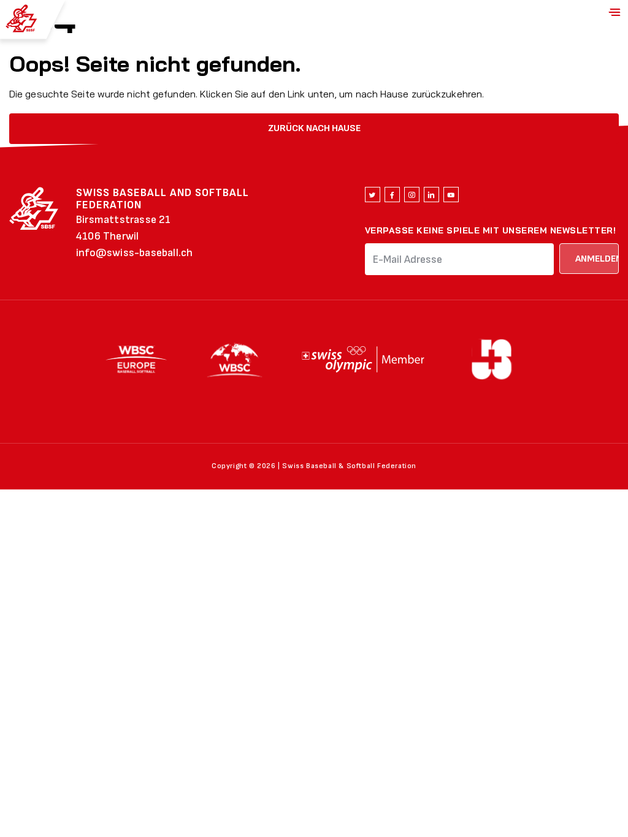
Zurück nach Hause (314, 128)
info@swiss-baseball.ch (134, 252)
